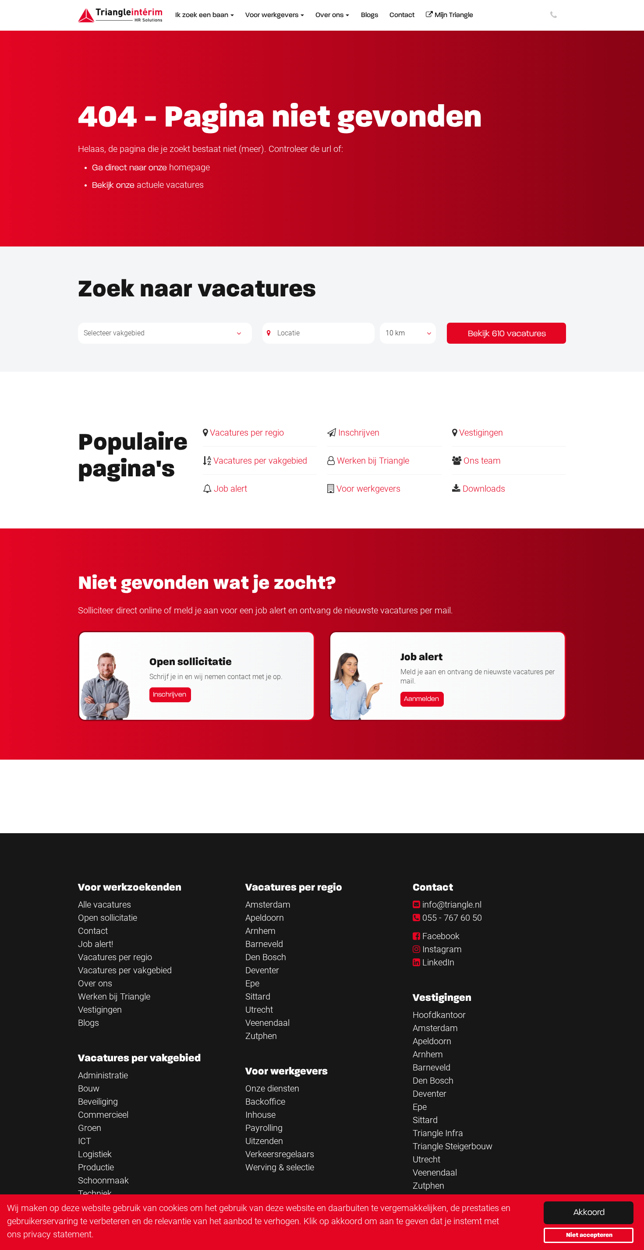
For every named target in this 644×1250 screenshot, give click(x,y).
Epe (252, 983)
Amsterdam (267, 904)
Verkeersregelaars (279, 1154)
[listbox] (408, 333)
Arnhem (260, 931)
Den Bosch (265, 957)
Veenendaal (267, 1023)
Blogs (88, 1023)
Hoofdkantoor (439, 1015)
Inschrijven (357, 432)
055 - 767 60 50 (452, 917)
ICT (84, 1141)
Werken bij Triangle (372, 460)
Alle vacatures (104, 904)
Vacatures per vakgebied (259, 460)
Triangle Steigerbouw (452, 1146)
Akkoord (589, 1212)
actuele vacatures (170, 185)
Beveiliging (98, 1101)
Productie (96, 1167)
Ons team (481, 460)
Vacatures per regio (246, 432)
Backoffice (265, 1101)
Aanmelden (421, 699)
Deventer (262, 970)
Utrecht (259, 1009)
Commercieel (103, 1114)
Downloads (482, 488)
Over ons (95, 983)
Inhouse (260, 1114)
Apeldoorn (264, 917)
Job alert (229, 488)
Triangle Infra (438, 1133)
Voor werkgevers (367, 488)
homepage (189, 167)
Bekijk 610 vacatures (507, 334)
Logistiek (95, 1154)
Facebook (441, 936)
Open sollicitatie (107, 917)
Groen (89, 1128)
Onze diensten (272, 1088)
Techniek (95, 1193)
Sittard (257, 996)
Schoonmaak (103, 1180)
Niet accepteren (589, 1235)
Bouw (88, 1088)
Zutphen (261, 1036)
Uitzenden (264, 1141)
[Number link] (555, 15)
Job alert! (95, 944)
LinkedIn (438, 962)
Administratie (103, 1075)
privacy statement (57, 1234)
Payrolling (264, 1128)
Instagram (442, 949)
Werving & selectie (279, 1167)
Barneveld (264, 944)
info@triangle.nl (451, 904)
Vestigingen (480, 432)
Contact (93, 931)
